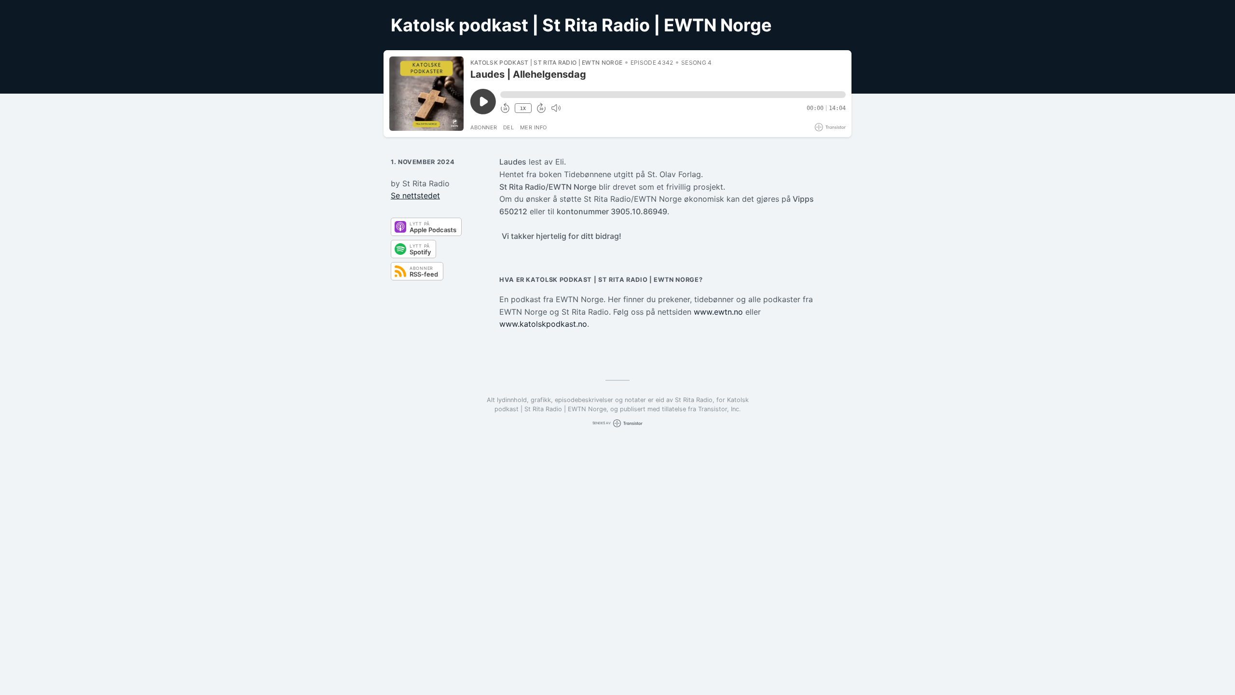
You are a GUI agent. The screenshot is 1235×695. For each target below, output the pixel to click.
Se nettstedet (415, 195)
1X (523, 108)
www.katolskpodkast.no (543, 324)
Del (508, 127)
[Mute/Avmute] (556, 108)
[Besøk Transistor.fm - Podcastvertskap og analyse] (830, 127)
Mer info (533, 127)
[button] (673, 94)
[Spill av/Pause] (426, 93)
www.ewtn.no (718, 312)
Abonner (483, 127)
